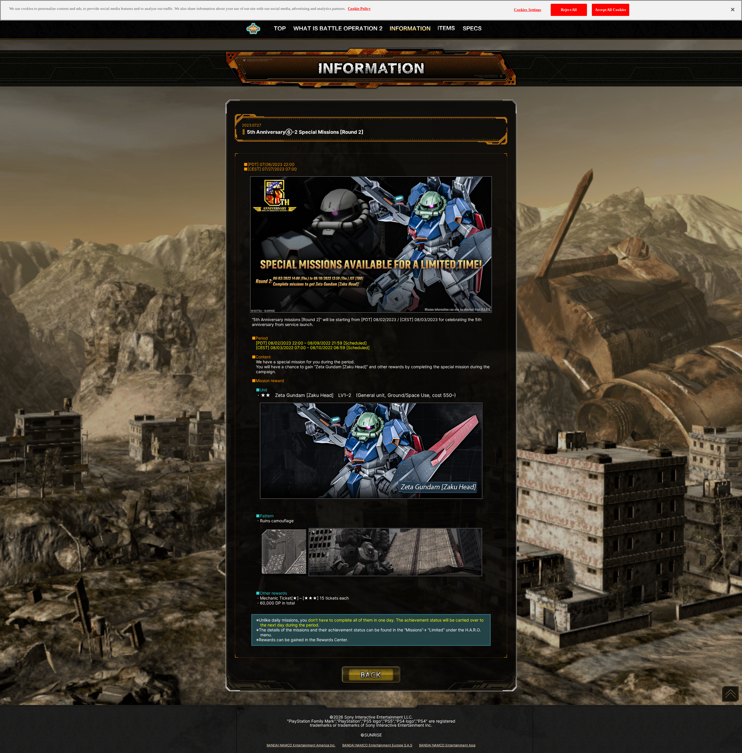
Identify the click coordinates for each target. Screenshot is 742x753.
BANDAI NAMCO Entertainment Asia (447, 745)
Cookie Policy (359, 8)
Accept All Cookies (610, 10)
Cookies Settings (527, 10)
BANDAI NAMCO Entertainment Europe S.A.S (377, 745)
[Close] (732, 9)
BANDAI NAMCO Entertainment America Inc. (301, 745)
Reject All (569, 10)
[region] (371, 10)
